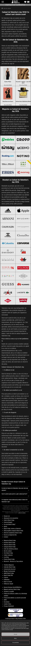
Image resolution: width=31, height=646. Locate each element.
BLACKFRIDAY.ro (16, 1)
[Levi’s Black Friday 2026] (23, 301)
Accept (15, 634)
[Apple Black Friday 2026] (23, 210)
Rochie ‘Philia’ (8, 81)
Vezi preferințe (15, 642)
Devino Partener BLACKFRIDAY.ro (12, 587)
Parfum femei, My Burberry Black (23, 101)
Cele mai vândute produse (11, 549)
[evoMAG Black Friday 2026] (23, 172)
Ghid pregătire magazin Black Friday (13, 530)
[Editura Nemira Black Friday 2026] (7, 268)
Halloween (6, 579)
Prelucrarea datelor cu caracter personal (15, 597)
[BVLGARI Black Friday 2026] (23, 219)
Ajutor (5, 526)
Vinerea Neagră (8, 522)
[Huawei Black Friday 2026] (23, 284)
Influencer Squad (8, 583)
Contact (6, 537)
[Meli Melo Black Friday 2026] (7, 164)
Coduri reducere (8, 555)
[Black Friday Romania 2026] (13, 2)
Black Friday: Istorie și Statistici (12, 528)
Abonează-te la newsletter (11, 518)
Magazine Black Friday (10, 540)
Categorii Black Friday (9, 546)
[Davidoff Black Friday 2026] (7, 251)
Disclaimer (7, 602)
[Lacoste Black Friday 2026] (23, 292)
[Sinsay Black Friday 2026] (7, 148)
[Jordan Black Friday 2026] (7, 292)
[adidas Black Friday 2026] (7, 210)
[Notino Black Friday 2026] (23, 156)
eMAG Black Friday (9, 573)
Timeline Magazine (9, 565)
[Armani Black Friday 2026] (7, 219)
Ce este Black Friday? (9, 524)
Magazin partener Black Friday (12, 589)
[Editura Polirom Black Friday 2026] (23, 268)
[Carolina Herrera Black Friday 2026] (23, 227)
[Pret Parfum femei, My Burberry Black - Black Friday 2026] (23, 93)
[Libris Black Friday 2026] (7, 172)
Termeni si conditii (9, 591)
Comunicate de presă (9, 569)
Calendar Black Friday (9, 567)
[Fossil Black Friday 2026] (23, 276)
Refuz (15, 638)
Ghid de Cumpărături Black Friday (13, 532)
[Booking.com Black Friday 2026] (7, 156)
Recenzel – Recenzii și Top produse (13, 561)
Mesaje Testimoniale (9, 571)
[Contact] (27, 2)
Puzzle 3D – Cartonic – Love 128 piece (23, 82)
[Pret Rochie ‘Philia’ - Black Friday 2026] (8, 73)
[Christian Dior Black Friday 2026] (23, 235)
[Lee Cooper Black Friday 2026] (7, 301)
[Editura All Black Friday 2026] (23, 251)
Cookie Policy (7, 604)
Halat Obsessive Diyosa (8, 101)
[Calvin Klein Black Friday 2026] (7, 227)
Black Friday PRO (8, 575)
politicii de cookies (22, 512)
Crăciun (6, 577)
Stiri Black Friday (8, 553)
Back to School (8, 581)
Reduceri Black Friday (9, 544)
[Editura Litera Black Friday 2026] (23, 260)
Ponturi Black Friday (9, 559)
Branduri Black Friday (9, 542)
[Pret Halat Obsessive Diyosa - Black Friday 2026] (8, 93)
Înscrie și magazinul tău (10, 535)
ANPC (5, 600)
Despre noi (7, 516)
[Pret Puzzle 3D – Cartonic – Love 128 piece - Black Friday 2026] (23, 73)
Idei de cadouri (7, 8)
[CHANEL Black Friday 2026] (7, 235)
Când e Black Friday (9, 520)
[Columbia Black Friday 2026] (7, 243)
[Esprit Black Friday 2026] (7, 276)
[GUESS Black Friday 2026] (7, 284)
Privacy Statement (9, 606)
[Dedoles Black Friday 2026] (7, 140)
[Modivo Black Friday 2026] (23, 148)
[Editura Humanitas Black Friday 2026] (7, 260)
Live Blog (6, 557)
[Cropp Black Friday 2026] (23, 140)
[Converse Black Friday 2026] (23, 243)
